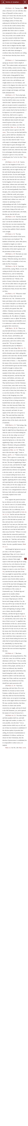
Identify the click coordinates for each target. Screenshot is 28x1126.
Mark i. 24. (11, 8)
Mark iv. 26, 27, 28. (13, 162)
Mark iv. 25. (11, 95)
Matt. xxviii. (22, 747)
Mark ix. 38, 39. (12, 266)
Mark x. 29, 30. (13, 328)
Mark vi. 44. (11, 216)
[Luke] (26, 563)
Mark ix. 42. (11, 293)
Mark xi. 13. (12, 425)
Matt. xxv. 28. (15, 127)
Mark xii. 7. (11, 653)
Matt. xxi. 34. (14, 450)
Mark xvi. (8, 747)
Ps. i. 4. (12, 455)
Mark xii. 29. (12, 685)
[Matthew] (2, 563)
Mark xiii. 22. (12, 715)
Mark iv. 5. (11, 60)
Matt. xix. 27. (22, 348)
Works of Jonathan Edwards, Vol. (14, 2)
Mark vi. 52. (11, 234)
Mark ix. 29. (11, 254)
